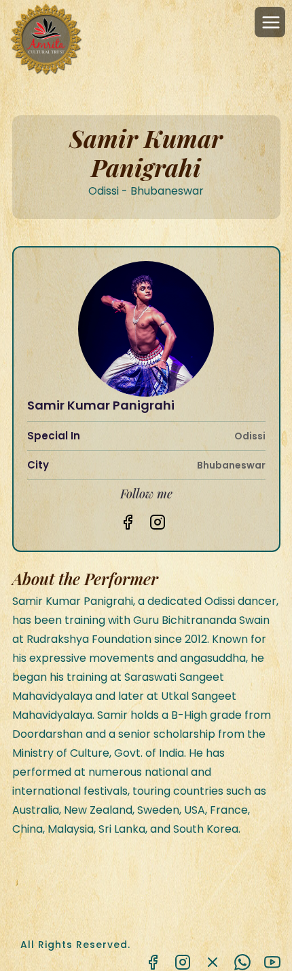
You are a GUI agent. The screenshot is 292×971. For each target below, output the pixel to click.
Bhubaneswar (231, 465)
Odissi (250, 436)
